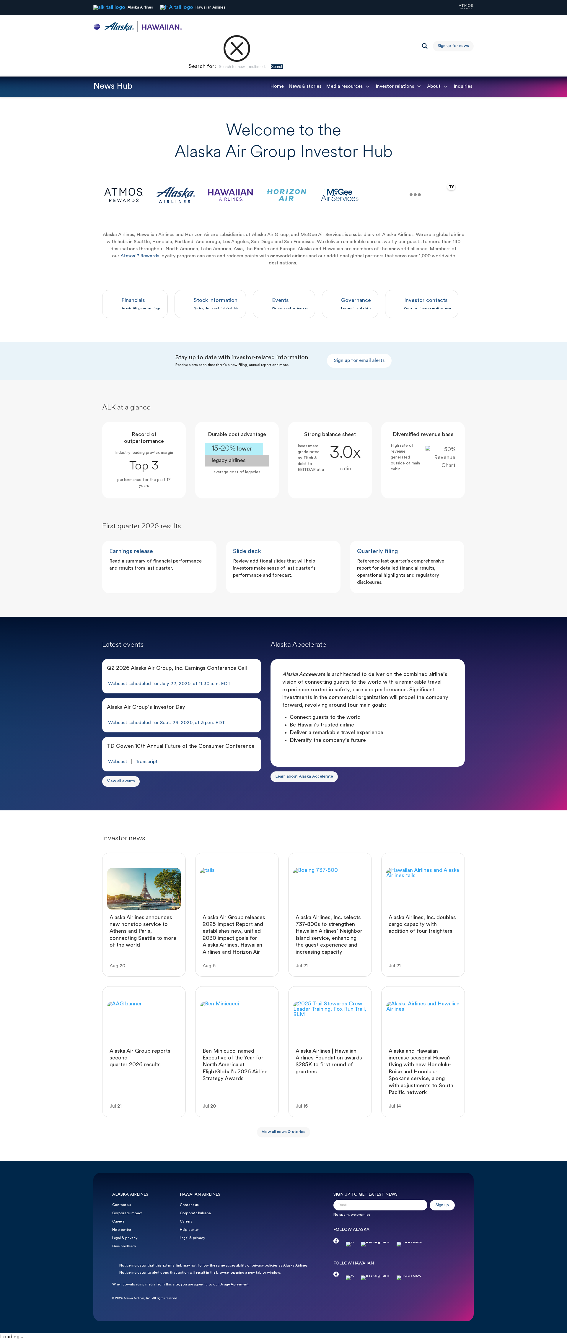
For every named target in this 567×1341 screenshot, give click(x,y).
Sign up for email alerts (359, 360)
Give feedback (124, 1246)
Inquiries (463, 86)
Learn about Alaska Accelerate (304, 776)
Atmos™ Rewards (139, 256)
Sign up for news (453, 46)
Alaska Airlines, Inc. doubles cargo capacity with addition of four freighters (422, 924)
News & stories (305, 86)
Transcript (147, 762)
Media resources (344, 86)
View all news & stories (283, 1132)
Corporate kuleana (195, 1213)
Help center (121, 1230)
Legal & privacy (124, 1238)
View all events (121, 781)
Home (277, 86)
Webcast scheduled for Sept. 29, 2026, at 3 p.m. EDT (166, 723)
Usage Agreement (234, 1284)
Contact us (121, 1205)
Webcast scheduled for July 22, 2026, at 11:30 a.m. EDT (169, 684)
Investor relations (395, 86)
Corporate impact (127, 1213)
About (434, 86)
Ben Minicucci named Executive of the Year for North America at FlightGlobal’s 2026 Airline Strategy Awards (235, 1065)
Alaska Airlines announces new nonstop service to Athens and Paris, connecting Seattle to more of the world (143, 931)
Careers (118, 1221)
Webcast (117, 762)
